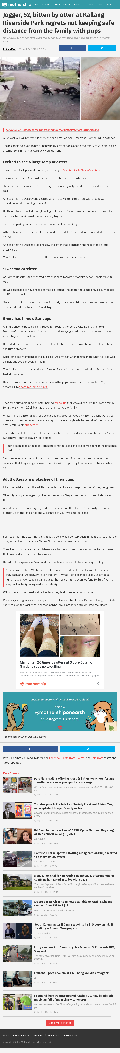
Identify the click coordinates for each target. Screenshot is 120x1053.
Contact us (38, 1035)
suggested (32, 425)
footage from (33, 386)
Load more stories (60, 1022)
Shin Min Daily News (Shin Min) (81, 170)
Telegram (97, 758)
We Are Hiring (54, 1035)
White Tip (60, 402)
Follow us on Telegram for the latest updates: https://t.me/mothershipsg (52, 129)
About (6, 1035)
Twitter (80, 758)
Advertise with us (20, 1035)
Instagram (68, 758)
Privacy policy (70, 1035)
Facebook (55, 758)
